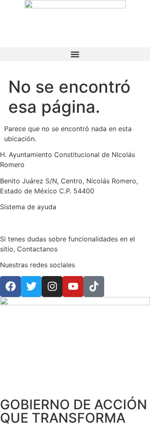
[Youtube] (72, 286)
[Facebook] (10, 286)
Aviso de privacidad (31, 223)
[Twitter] (31, 286)
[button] (75, 54)
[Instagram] (52, 286)
